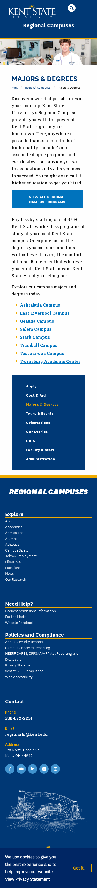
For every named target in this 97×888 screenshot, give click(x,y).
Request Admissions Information (30, 610)
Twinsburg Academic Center (50, 361)
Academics (13, 526)
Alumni (11, 538)
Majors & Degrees (42, 404)
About (10, 521)
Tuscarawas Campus (42, 353)
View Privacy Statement (27, 879)
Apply (31, 386)
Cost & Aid (36, 395)
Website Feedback (19, 622)
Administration (40, 458)
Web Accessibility (19, 676)
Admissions (14, 532)
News (9, 573)
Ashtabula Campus (40, 305)
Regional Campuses (48, 25)
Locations (12, 567)
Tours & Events (40, 413)
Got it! (79, 867)
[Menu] (82, 8)
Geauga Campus (37, 321)
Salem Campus (35, 329)
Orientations (38, 422)
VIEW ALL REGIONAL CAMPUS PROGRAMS (47, 198)
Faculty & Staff (40, 449)
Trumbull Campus (38, 345)
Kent (15, 87)
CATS (30, 440)
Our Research (15, 579)
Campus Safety (16, 550)
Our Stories (37, 431)
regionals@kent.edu (26, 734)
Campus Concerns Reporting (27, 647)
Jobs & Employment (21, 556)
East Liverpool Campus (45, 313)
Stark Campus (35, 337)
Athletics (12, 544)
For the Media (15, 616)
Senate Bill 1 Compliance (24, 670)
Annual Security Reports (24, 641)
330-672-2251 (19, 718)
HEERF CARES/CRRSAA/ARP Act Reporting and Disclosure (41, 656)
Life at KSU (13, 561)
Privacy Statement (19, 665)
